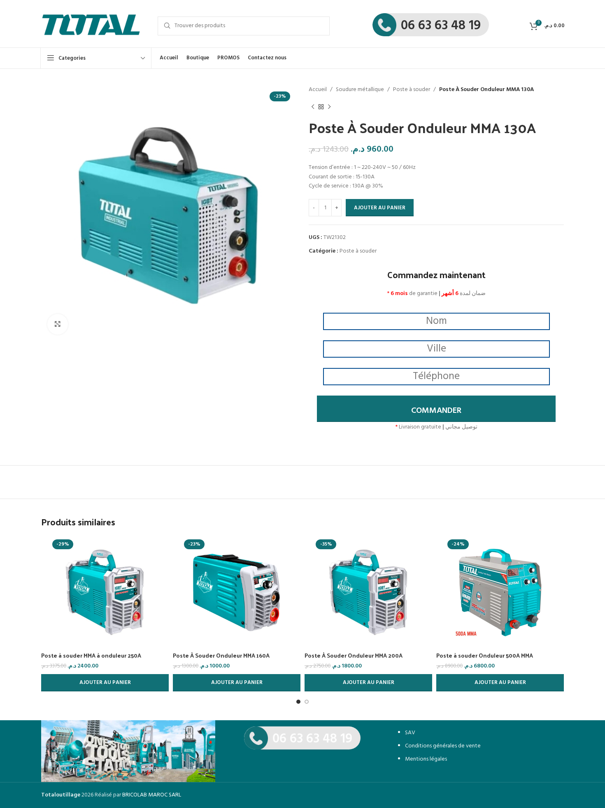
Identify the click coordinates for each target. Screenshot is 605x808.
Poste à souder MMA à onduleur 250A (91, 655)
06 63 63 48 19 (441, 25)
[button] (105, 682)
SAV (410, 733)
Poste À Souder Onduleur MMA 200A (354, 655)
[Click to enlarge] (57, 324)
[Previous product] (313, 107)
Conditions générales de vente (443, 746)
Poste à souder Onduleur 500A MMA (484, 655)
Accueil (318, 89)
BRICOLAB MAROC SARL (151, 795)
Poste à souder (411, 89)
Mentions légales (426, 759)
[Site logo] (90, 25)
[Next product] (329, 107)
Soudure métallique (360, 89)
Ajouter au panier (379, 208)
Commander (436, 410)
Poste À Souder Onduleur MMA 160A (221, 655)
